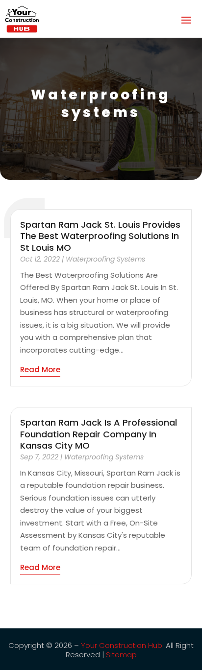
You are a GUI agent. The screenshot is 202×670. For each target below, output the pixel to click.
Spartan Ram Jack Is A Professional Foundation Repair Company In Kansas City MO (98, 434)
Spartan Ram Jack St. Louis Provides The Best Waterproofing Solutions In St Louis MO (100, 236)
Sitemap (121, 654)
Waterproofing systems (105, 259)
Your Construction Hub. (122, 645)
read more (40, 369)
